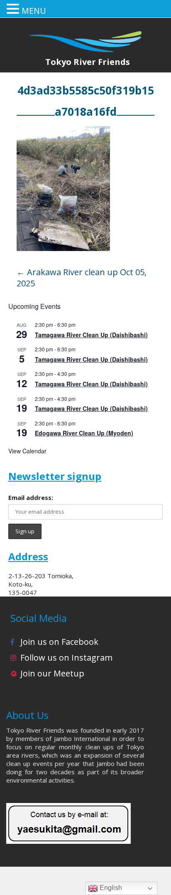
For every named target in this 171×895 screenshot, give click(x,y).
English (110, 887)
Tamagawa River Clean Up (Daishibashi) (91, 335)
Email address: (30, 497)
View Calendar (27, 451)
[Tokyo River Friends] (85, 36)
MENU (34, 10)
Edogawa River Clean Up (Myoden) (84, 433)
